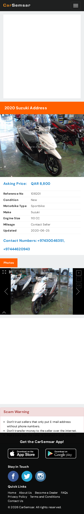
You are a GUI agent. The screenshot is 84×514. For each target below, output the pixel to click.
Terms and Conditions (45, 497)
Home (12, 493)
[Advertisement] (42, 56)
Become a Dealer (46, 493)
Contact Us (15, 501)
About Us (25, 493)
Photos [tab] (9, 263)
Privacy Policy (17, 497)
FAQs (64, 493)
